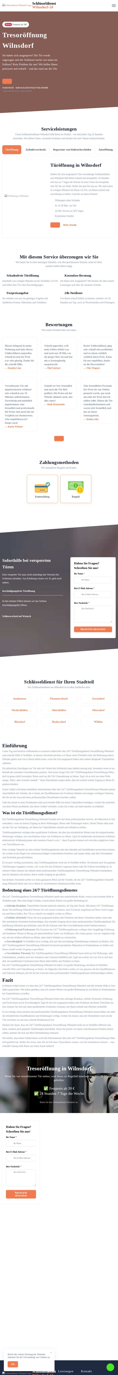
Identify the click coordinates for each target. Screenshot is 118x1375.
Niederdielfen (20, 710)
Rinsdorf (19, 721)
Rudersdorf (59, 721)
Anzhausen (19, 698)
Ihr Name (78, 574)
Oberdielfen (59, 710)
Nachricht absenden (93, 629)
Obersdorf (98, 710)
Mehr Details (70, 225)
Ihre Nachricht (81, 603)
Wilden (98, 721)
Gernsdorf (98, 698)
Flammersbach (59, 698)
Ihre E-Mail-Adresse (83, 588)
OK (13, 1364)
